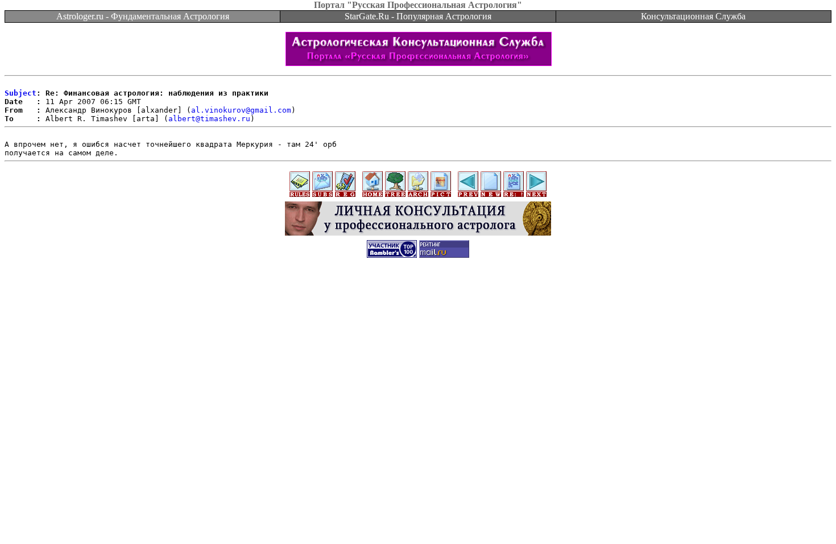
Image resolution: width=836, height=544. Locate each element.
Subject (20, 93)
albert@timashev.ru (209, 118)
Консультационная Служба (693, 16)
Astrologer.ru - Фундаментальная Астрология (142, 16)
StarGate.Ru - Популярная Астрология (418, 16)
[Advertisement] (418, 291)
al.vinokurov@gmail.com (241, 110)
